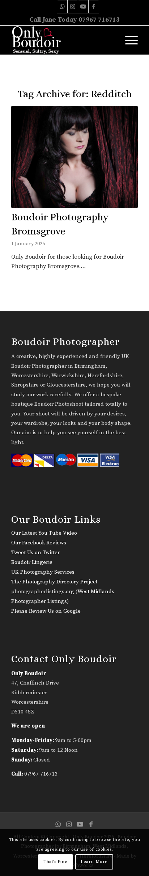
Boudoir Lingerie (31, 562)
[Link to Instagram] (73, 6)
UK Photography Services (42, 572)
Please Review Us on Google (46, 611)
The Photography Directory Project (54, 581)
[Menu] (128, 40)
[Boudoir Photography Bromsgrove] (74, 157)
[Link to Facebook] (94, 6)
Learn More (94, 861)
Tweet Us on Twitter (35, 552)
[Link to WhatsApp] (62, 6)
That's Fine (55, 861)
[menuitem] (128, 40)
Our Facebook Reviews (38, 542)
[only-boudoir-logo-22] (61, 40)
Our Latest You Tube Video (44, 533)
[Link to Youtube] (83, 6)
